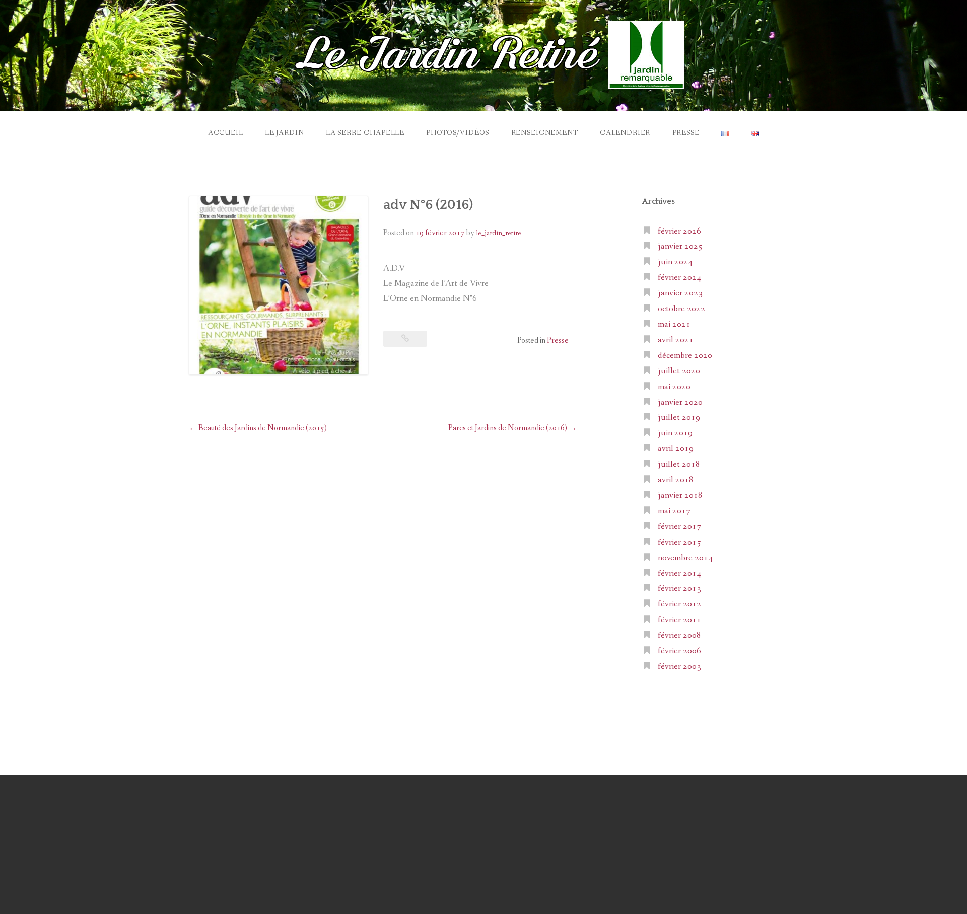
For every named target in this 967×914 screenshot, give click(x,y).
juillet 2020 (679, 371)
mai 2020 (674, 387)
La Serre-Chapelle (365, 132)
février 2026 (679, 231)
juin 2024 (675, 262)
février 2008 (679, 635)
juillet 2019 (679, 417)
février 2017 (679, 526)
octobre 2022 (681, 309)
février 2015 (679, 542)
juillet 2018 (679, 464)
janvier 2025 (680, 246)
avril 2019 (676, 448)
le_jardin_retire (498, 233)
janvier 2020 (680, 402)
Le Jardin (284, 132)
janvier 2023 (680, 293)
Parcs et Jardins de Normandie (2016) (512, 428)
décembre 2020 (685, 355)
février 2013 (679, 588)
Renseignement (544, 132)
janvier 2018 (680, 495)
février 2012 (679, 604)
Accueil (225, 132)
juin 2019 (675, 433)
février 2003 (679, 666)
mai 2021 (674, 324)
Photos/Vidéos (457, 132)
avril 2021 (676, 340)
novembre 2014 (685, 558)
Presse (686, 132)
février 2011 (679, 620)
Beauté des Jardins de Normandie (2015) (258, 428)
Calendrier (625, 132)
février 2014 (679, 573)
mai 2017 (674, 511)
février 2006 (679, 651)
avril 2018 (676, 480)
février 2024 (679, 277)
